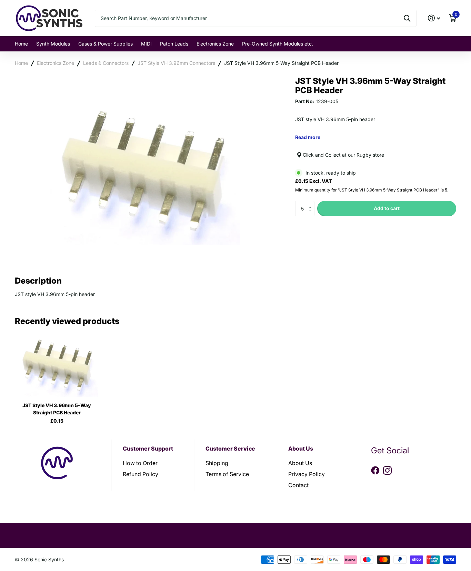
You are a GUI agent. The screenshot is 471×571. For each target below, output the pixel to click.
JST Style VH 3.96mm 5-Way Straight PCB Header (281, 63)
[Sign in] (434, 18)
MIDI (146, 44)
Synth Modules (53, 44)
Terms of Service (227, 474)
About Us (300, 463)
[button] (312, 202)
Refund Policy (140, 474)
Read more (307, 137)
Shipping (217, 463)
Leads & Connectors (106, 63)
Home (21, 44)
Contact (298, 485)
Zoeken (407, 18)
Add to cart (387, 208)
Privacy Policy (306, 474)
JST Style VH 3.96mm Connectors (176, 63)
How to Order (140, 463)
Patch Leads (174, 44)
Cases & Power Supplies (105, 44)
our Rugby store (366, 155)
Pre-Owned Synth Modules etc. (277, 44)
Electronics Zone (215, 44)
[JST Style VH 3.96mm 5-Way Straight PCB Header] (57, 365)
